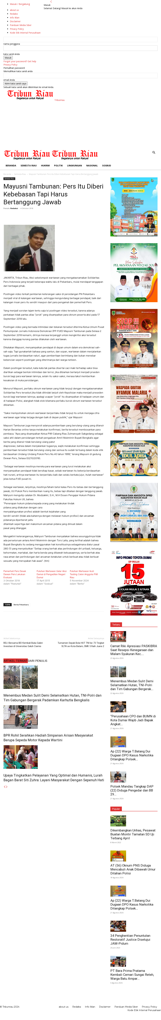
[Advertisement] (80, 125)
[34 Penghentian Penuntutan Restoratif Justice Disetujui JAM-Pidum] (134, 926)
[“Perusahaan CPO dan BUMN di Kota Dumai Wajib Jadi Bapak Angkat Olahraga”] (134, 706)
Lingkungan (74, 165)
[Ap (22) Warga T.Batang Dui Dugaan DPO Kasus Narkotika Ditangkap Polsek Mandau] (134, 741)
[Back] (51, 1)
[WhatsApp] (28, 215)
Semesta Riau (29, 165)
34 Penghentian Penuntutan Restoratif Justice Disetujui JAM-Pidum (130, 939)
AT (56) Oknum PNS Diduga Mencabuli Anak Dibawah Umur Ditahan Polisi (132, 869)
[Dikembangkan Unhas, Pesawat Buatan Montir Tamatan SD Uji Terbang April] (134, 820)
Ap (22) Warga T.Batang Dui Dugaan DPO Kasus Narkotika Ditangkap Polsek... (131, 755)
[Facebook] (6, 215)
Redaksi (14, 208)
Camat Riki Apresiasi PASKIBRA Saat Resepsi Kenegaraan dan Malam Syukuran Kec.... (133, 650)
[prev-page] (4, 786)
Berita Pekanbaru (21, 604)
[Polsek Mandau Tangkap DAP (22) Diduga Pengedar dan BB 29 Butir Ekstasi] (134, 777)
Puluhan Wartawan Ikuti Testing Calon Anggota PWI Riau (84, 574)
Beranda (11, 165)
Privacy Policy (10, 64)
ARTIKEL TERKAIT (15, 661)
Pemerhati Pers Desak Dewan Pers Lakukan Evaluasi (14, 574)
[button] (154, 152)
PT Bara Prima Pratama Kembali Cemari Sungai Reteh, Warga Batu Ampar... (132, 974)
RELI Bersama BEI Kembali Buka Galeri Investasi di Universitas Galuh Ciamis (23, 644)
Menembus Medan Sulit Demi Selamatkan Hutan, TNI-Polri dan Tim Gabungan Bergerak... (131, 685)
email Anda (9, 79)
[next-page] (7, 786)
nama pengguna (11, 43)
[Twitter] (14, 215)
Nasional (92, 165)
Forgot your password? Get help (19, 61)
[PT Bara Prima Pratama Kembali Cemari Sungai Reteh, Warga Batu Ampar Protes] (134, 961)
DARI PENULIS (37, 661)
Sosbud (106, 165)
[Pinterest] (21, 215)
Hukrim (45, 165)
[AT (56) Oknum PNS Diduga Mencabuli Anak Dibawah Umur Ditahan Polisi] (134, 856)
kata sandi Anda (11, 54)
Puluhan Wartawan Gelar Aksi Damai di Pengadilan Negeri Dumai (52, 574)
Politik (58, 165)
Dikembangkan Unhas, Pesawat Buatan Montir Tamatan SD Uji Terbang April (132, 834)
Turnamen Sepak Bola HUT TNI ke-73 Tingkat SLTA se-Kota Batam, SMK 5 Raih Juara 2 (81, 644)
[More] (35, 215)
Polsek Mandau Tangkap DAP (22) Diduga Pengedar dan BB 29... (131, 790)
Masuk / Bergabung (20, 4)
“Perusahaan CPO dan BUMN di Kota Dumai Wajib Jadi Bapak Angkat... (133, 720)
